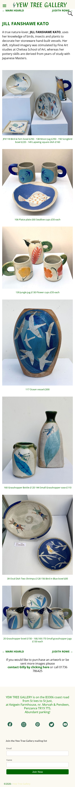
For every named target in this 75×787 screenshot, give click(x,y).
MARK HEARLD (13, 10)
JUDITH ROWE (62, 10)
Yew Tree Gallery (21, 783)
